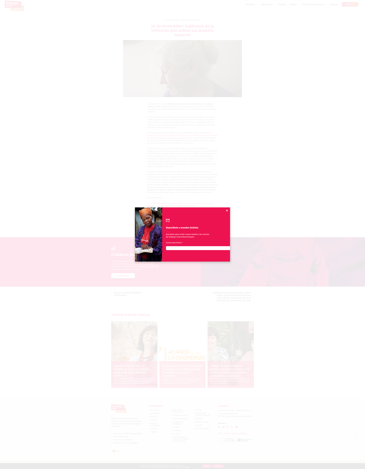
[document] (182, 234)
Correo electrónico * (174, 243)
